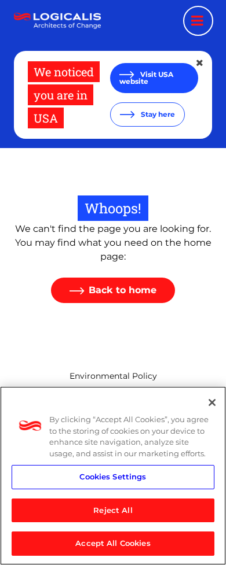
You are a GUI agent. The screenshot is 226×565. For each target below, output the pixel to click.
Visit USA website (146, 78)
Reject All (112, 510)
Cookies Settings (112, 476)
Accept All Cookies (112, 543)
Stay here (157, 114)
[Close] (212, 402)
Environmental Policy (113, 376)
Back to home (122, 290)
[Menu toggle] (198, 21)
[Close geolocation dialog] (200, 63)
